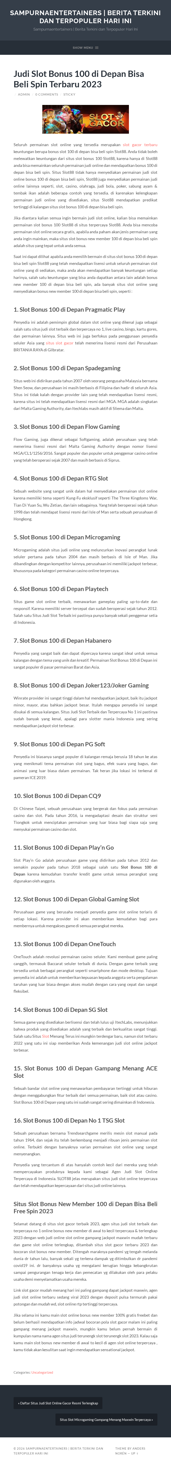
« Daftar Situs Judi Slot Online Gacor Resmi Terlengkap (58, 1403)
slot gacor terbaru (140, 144)
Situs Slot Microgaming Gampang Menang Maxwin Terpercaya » (106, 1420)
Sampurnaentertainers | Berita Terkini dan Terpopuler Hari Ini (85, 17)
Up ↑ (135, 1453)
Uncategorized (42, 1372)
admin (24, 94)
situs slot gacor (59, 342)
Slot (45, 1036)
